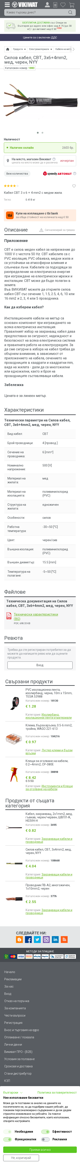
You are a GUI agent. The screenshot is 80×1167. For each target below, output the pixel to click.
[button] (13, 1092)
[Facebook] (28, 939)
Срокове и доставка (18, 1066)
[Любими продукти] (62, 4)
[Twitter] (37, 939)
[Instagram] (46, 939)
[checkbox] (7, 1132)
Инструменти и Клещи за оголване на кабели (49, 787)
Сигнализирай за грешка (60, 230)
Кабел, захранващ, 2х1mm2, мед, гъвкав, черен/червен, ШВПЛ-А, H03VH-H (49, 817)
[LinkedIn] (55, 939)
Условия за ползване (19, 1059)
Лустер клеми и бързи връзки (49, 752)
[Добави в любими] (74, 186)
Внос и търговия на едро (21, 1030)
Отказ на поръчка (16, 1001)
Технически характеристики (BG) (36, 616)
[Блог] (19, 939)
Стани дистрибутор (18, 1073)
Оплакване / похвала (19, 1037)
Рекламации (13, 979)
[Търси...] (70, 12)
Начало (9, 972)
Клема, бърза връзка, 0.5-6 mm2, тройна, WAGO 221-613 (49, 727)
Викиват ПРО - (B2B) (18, 1051)
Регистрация (13, 1022)
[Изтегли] (8, 615)
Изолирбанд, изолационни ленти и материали (49, 716)
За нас (9, 986)
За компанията (15, 1008)
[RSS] (64, 939)
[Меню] (7, 4)
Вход (40, 665)
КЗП (7, 1080)
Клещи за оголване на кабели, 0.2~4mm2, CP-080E (47, 762)
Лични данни (13, 1044)
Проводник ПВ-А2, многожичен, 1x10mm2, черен (48, 886)
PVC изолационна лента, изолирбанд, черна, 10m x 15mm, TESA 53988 (49, 693)
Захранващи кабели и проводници (49, 840)
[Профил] (47, 4)
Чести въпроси (14, 1015)
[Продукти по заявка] (55, 4)
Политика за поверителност (57, 1092)
